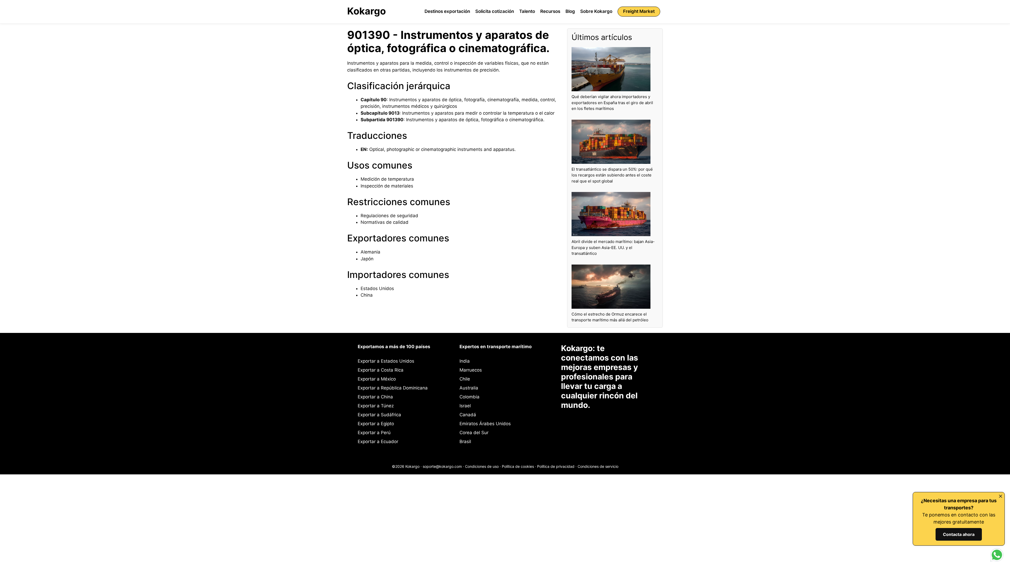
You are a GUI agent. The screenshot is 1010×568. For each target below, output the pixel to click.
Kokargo (366, 11)
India (464, 361)
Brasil (465, 441)
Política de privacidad (555, 466)
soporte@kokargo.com (442, 466)
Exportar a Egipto (376, 423)
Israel (465, 405)
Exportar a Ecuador (378, 441)
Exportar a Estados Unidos (386, 361)
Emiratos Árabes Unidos (485, 423)
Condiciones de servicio (598, 466)
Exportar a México (377, 379)
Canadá (467, 414)
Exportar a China (375, 396)
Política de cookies (518, 466)
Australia (468, 387)
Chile (464, 379)
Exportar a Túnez (376, 405)
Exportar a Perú (374, 432)
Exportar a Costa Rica (380, 370)
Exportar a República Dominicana (393, 387)
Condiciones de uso (482, 466)
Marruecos (470, 370)
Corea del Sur (473, 432)
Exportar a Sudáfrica (379, 414)
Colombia (469, 396)
